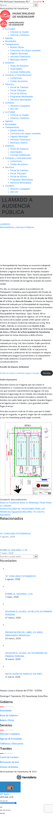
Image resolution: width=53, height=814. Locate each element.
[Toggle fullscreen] (6, 810)
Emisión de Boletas (9, 767)
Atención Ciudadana (10, 734)
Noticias (4, 227)
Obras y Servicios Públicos (21, 227)
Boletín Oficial (7, 720)
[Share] (4, 810)
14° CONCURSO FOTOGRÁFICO (15, 533)
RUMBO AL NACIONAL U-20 (14, 550)
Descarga (46, 373)
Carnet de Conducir (9, 757)
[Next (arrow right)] (4, 813)
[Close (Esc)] (1, 810)
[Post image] (7, 526)
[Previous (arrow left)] (1, 813)
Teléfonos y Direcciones (11, 743)
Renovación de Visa (9, 762)
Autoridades (6, 710)
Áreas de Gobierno (9, 715)
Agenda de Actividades (11, 738)
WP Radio (4, 794)
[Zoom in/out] (9, 810)
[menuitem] (10, 29)
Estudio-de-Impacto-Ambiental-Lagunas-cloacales (19, 373)
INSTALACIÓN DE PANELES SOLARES (23, 674)
